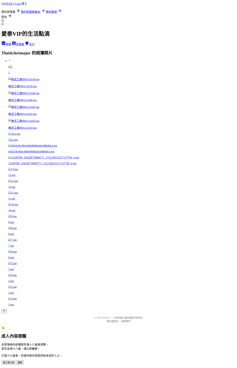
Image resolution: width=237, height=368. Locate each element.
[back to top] (4, 311)
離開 (20, 362)
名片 (32, 44)
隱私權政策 (112, 321)
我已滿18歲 (8, 362)
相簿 (9, 44)
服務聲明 (125, 321)
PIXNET (106, 317)
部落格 (20, 44)
